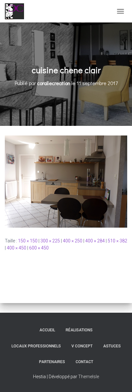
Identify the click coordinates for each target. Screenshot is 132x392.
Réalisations (79, 330)
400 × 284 (95, 240)
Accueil (47, 330)
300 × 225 (50, 240)
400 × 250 (72, 240)
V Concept (82, 346)
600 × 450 (39, 247)
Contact (84, 362)
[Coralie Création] (17, 11)
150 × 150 (27, 240)
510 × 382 (117, 240)
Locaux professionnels (36, 346)
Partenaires (52, 362)
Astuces (112, 346)
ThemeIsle (88, 376)
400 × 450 (16, 247)
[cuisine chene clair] (66, 181)
